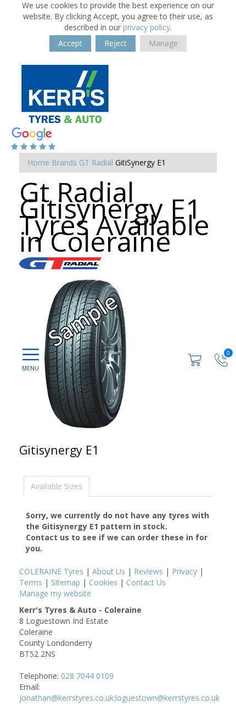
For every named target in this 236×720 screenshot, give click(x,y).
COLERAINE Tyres (51, 571)
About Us (108, 571)
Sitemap (65, 582)
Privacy (184, 571)
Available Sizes (56, 486)
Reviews (148, 571)
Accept (70, 43)
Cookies (103, 582)
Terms (30, 582)
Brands (64, 162)
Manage (163, 43)
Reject (115, 43)
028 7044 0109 (87, 676)
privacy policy (146, 27)
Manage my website (55, 593)
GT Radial (96, 162)
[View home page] (64, 94)
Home (38, 162)
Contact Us (146, 582)
